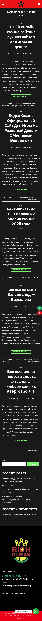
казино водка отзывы (26, 197)
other (21, 23)
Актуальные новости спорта (29, 448)
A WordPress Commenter (12, 515)
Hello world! (31, 515)
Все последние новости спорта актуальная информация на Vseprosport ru (21, 381)
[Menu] (3, 3)
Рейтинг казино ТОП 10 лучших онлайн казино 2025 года (21, 216)
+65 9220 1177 (19, 575)
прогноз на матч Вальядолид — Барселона (21, 294)
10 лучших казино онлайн (12, 496)
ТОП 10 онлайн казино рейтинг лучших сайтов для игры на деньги (21, 36)
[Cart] (39, 3)
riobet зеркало (8, 485)
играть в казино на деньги (28, 103)
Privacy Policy (23, 615)
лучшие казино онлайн (27, 106)
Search (5, 460)
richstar (30, 54)
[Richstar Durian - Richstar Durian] (21, 4)
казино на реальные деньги (10, 106)
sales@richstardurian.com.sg (19, 585)
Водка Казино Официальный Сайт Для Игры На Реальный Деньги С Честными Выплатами (21, 128)
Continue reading (21, 96)
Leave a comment (34, 199)
